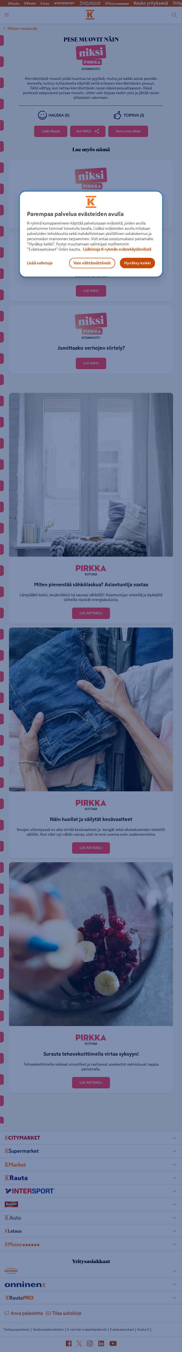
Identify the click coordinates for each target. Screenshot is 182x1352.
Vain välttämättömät (92, 263)
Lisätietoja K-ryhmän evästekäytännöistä (116, 249)
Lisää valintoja (39, 263)
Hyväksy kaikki (137, 263)
